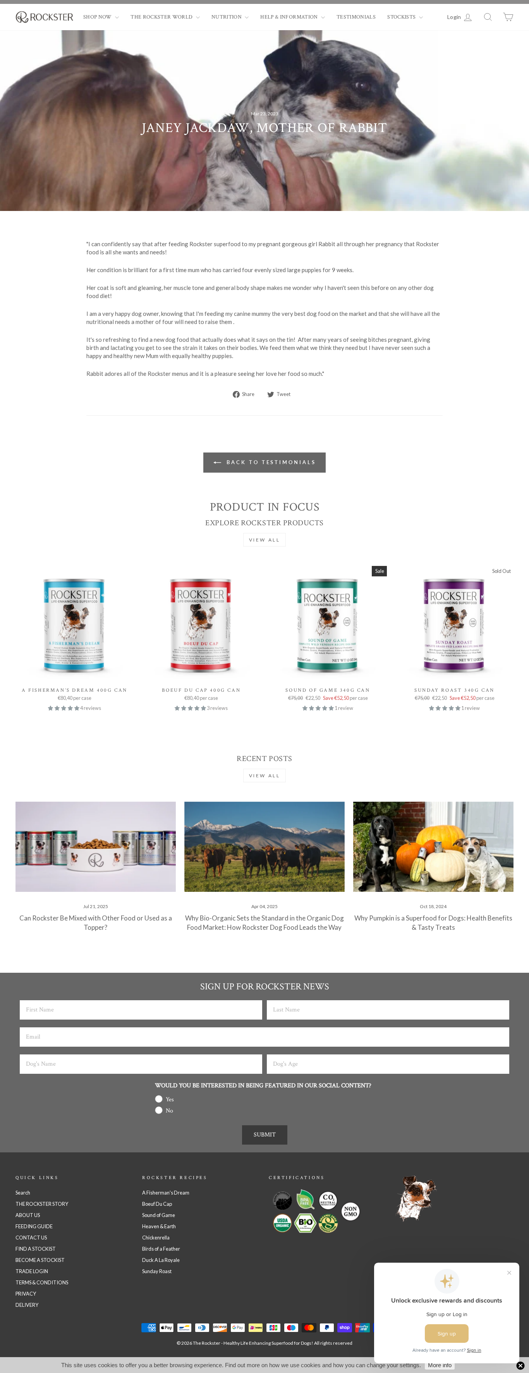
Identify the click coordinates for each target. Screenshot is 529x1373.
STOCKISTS (402, 17)
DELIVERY (26, 1305)
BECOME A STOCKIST (40, 1260)
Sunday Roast (157, 1271)
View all (264, 540)
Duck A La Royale (161, 1260)
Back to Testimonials (270, 462)
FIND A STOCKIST (35, 1249)
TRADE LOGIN (31, 1271)
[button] (64, 708)
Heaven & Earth (159, 1226)
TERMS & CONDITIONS (41, 1282)
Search (22, 1193)
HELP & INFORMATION (289, 17)
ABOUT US (27, 1215)
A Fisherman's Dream (165, 1193)
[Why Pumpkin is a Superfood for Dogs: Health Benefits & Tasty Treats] (433, 847)
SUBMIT (265, 1135)
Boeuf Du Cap (157, 1204)
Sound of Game (158, 1215)
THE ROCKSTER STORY (41, 1204)
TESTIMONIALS (356, 17)
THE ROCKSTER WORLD (162, 17)
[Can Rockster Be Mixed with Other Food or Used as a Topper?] (95, 847)
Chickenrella (156, 1237)
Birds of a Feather (161, 1249)
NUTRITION (227, 17)
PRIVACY (25, 1294)
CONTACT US (31, 1237)
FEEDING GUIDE (34, 1226)
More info (440, 1365)
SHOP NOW (98, 17)
